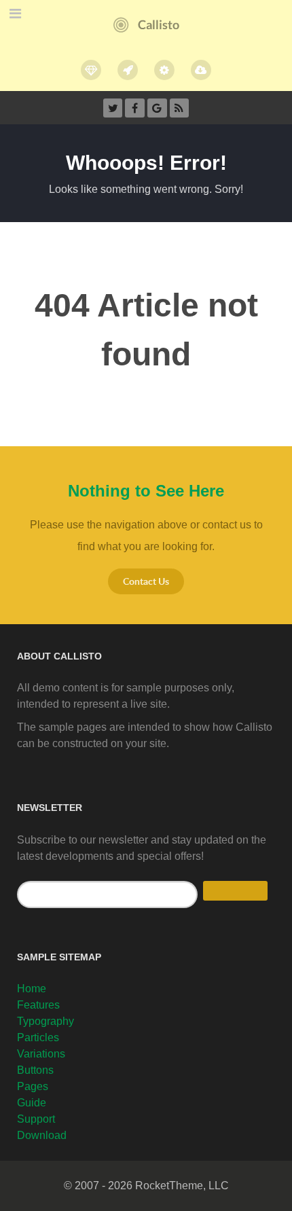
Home (31, 988)
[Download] (201, 70)
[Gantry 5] (127, 70)
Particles (38, 1037)
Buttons (35, 1070)
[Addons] (164, 70)
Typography (45, 1021)
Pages (32, 1086)
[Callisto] (146, 24)
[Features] (91, 70)
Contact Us (146, 581)
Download (42, 1135)
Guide (31, 1102)
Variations (41, 1054)
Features (38, 1005)
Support (36, 1119)
